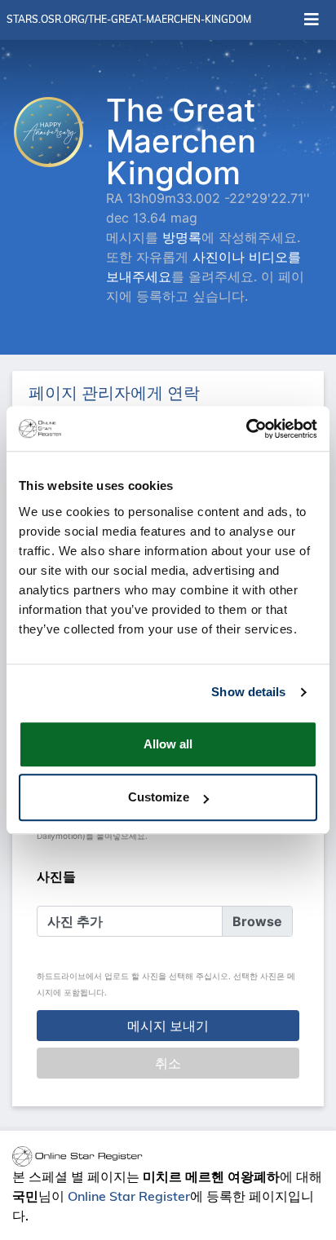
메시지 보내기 (168, 1025)
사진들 (56, 876)
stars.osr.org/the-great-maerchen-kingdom (129, 19)
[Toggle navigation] (311, 19)
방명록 (181, 237)
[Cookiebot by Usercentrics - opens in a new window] (246, 428)
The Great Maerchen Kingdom (181, 141)
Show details (248, 692)
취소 (168, 1063)
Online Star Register (129, 1196)
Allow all (168, 744)
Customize (158, 797)
